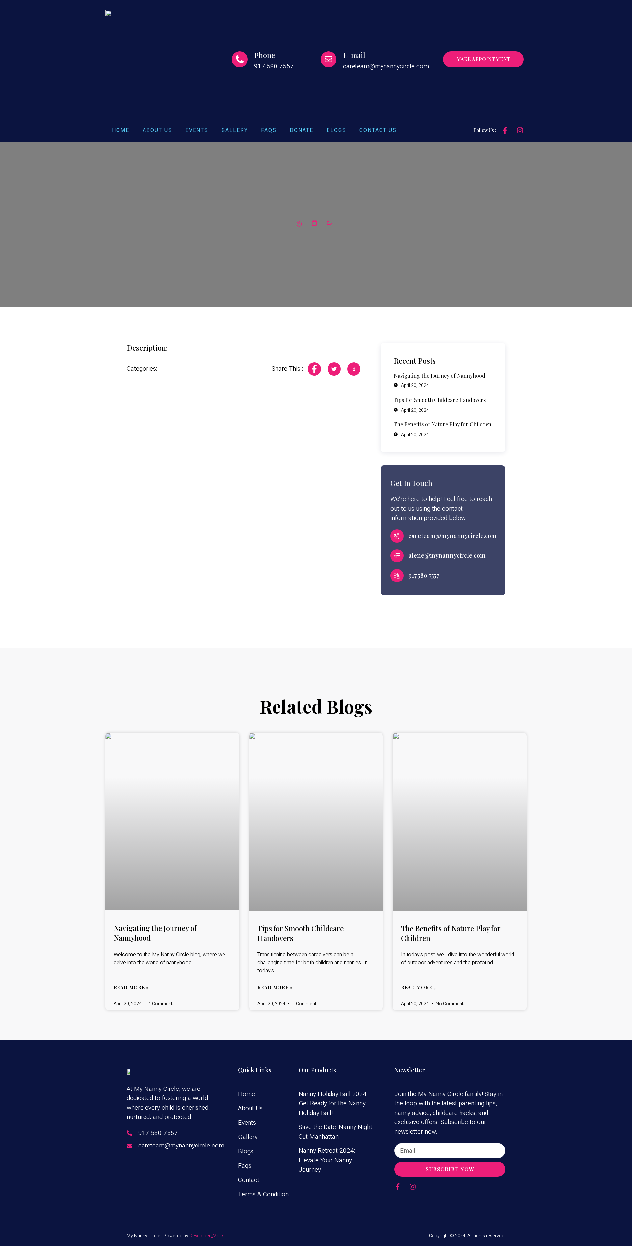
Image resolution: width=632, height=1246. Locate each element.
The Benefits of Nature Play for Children (451, 933)
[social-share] (314, 369)
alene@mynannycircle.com (447, 555)
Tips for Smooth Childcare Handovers (300, 933)
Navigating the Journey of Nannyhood (155, 933)
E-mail (354, 55)
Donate (301, 130)
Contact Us (378, 130)
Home (120, 130)
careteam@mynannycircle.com (452, 536)
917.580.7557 (423, 575)
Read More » (131, 987)
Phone (264, 55)
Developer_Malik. (206, 1235)
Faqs (268, 130)
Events (196, 130)
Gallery (235, 130)
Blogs (336, 130)
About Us (157, 130)
